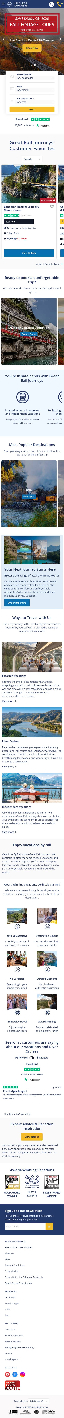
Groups (8, 1353)
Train (7, 1309)
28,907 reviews (36, 1074)
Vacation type (25, 98)
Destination (24, 74)
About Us (9, 1253)
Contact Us (10, 1329)
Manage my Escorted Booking (19, 1347)
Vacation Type (12, 1303)
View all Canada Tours (48, 264)
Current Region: (21, 1401)
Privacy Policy (11, 1271)
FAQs (7, 1259)
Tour (7, 1315)
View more (8, 701)
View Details (29, 253)
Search (32, 109)
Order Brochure (17, 602)
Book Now (32, 48)
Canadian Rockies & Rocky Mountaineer (21, 208)
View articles (32, 1136)
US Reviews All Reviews (31, 1057)
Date (19, 86)
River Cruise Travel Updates (18, 1247)
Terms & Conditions (14, 1265)
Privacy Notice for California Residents (24, 1277)
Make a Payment (13, 1341)
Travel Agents (11, 1359)
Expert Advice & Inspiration (18, 1283)
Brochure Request (14, 1335)
